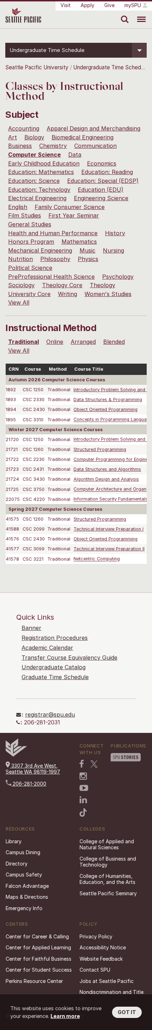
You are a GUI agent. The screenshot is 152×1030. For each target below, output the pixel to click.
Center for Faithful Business (38, 959)
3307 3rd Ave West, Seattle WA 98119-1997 (33, 769)
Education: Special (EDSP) (103, 180)
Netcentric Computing (97, 559)
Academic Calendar (47, 647)
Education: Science (34, 180)
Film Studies (24, 215)
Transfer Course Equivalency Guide (69, 657)
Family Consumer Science (70, 206)
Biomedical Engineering (82, 137)
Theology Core (62, 285)
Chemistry (53, 145)
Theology (102, 285)
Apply (87, 5)
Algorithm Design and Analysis (106, 479)
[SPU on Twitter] (94, 764)
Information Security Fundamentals (111, 499)
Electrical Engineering (37, 198)
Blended (114, 341)
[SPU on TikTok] (83, 812)
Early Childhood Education (44, 163)
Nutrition (20, 258)
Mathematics (79, 241)
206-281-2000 (28, 784)
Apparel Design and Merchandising (93, 128)
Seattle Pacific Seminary (108, 893)
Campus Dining (23, 852)
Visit (65, 5)
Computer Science (34, 154)
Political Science (30, 267)
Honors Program (31, 241)
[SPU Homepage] (16, 755)
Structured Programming (100, 449)
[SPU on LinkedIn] (83, 799)
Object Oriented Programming (106, 409)
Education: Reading (107, 171)
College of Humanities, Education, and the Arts (107, 879)
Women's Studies (107, 293)
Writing (67, 293)
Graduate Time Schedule (55, 677)
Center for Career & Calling (37, 936)
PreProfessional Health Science (51, 276)
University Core (29, 293)
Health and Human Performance (53, 233)
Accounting (23, 128)
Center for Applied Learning (38, 947)
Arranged (83, 341)
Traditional (23, 341)
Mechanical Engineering (40, 250)
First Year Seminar (73, 215)
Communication (95, 145)
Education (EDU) (100, 189)
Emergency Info (24, 908)
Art (12, 137)
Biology (34, 137)
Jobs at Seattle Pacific (107, 981)
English (17, 206)
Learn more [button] (65, 1016)
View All (18, 302)
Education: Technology (39, 189)
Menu (139, 14)
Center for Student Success (39, 970)
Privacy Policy (96, 936)
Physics (88, 258)
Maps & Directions (27, 897)
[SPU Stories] (126, 757)
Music (87, 250)
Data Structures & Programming (108, 399)
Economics (101, 163)
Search (123, 14)
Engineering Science (101, 198)
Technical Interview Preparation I (109, 529)
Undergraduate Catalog (54, 667)
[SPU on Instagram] (83, 776)
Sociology (21, 285)
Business (20, 145)
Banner (31, 627)
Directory (17, 864)
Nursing (113, 250)
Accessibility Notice (103, 947)
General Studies (29, 224)
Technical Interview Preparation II (109, 548)
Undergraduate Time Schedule (110, 67)
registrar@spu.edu (50, 714)
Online (54, 341)
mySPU (132, 5)
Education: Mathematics (41, 171)
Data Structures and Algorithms (107, 469)
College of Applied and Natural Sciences (107, 844)
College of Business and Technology (108, 862)
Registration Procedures (55, 637)
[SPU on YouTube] (84, 788)
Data (74, 154)
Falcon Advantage (27, 886)
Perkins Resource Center (34, 981)
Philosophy (55, 258)
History (115, 233)
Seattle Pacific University (37, 67)
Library (14, 841)
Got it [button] (127, 1012)
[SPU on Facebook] (82, 764)
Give (109, 5)
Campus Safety (24, 875)
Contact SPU (95, 970)
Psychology (118, 276)
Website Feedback (101, 959)
